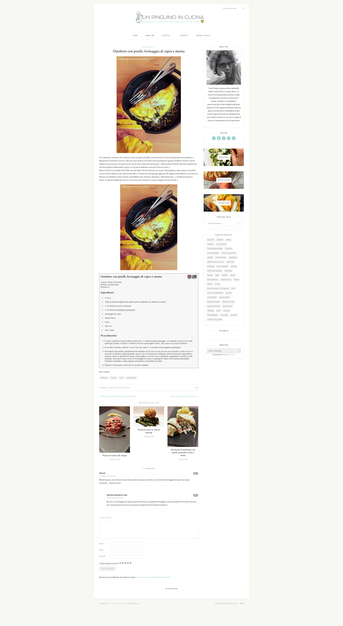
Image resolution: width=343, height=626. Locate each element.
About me (150, 35)
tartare (210, 311)
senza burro (224, 297)
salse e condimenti (215, 293)
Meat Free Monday (214, 271)
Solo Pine (235, 603)
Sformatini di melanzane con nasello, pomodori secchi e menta (183, 452)
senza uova (227, 306)
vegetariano (131, 378)
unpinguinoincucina (117, 495)
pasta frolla (226, 280)
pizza (217, 284)
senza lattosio (213, 306)
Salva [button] (189, 278)
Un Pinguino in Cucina (117, 603)
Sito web (102, 556)
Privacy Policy (203, 35)
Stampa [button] (194, 278)
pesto (209, 284)
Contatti (184, 35)
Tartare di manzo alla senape (114, 455)
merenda (228, 271)
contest (228, 249)
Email (101, 550)
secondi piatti (148, 47)
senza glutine (228, 302)
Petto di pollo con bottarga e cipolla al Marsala (118, 396)
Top (241, 603)
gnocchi (230, 262)
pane (217, 275)
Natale (210, 275)
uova (121, 378)
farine (210, 257)
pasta (233, 275)
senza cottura (213, 302)
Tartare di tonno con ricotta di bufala (183, 396)
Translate (231, 354)
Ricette (165, 35)
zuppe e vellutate (214, 319)
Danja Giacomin (123, 388)
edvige (102, 473)
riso (233, 288)
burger (220, 240)
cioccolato (221, 244)
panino (225, 275)
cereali (210, 244)
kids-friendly (222, 266)
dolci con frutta (229, 253)
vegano (226, 311)
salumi (229, 293)
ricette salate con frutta (218, 288)
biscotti (210, 240)
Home (135, 35)
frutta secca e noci (215, 262)
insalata (210, 266)
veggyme (224, 315)
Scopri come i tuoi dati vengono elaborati (153, 577)
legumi (113, 378)
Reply (195, 473)
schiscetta (212, 297)
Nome (101, 544)
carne (228, 240)
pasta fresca (212, 280)
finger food (221, 257)
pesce (236, 280)
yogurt (234, 315)
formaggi (104, 378)
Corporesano (213, 253)
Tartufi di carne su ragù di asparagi (149, 431)
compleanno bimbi (214, 249)
